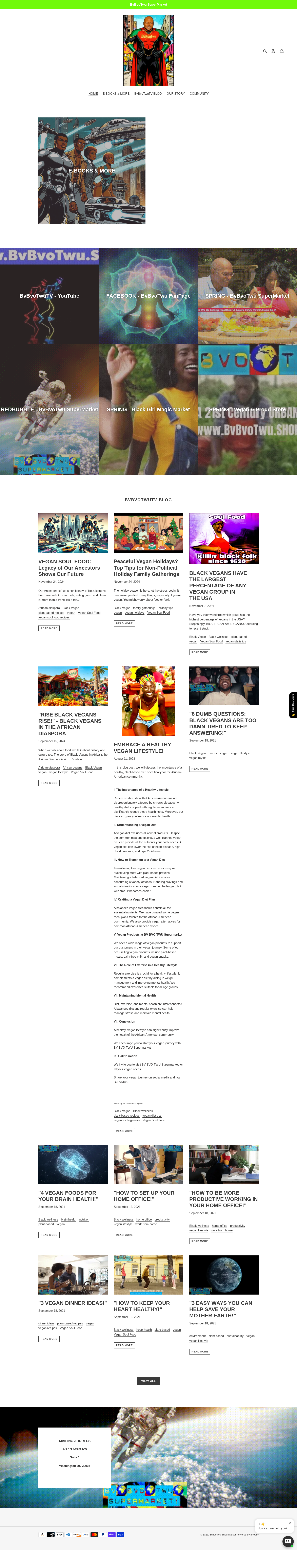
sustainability (235, 1336)
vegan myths (197, 757)
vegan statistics (235, 641)
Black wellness (219, 636)
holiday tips (165, 608)
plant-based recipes (51, 612)
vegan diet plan (152, 1115)
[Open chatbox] (288, 1541)
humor (213, 753)
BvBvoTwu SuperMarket (223, 1534)
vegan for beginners (127, 1120)
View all (148, 1381)
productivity (162, 1219)
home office (144, 1219)
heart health (144, 1329)
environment (197, 1336)
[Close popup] (290, 1523)
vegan (71, 612)
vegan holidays (134, 612)
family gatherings (144, 608)
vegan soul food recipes (54, 617)
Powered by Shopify (248, 1534)
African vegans (72, 767)
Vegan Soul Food (89, 612)
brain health (68, 1219)
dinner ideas (46, 1323)
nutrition (84, 1219)
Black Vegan (71, 608)
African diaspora (49, 608)
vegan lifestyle (58, 772)
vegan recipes (47, 1328)
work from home (146, 1224)
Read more (49, 628)
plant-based (239, 636)
